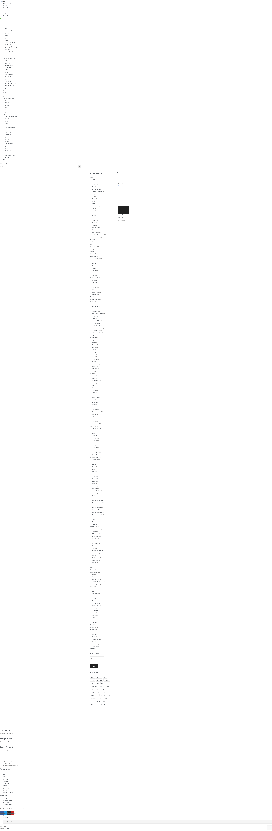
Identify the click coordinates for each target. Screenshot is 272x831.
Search (270, 822)
